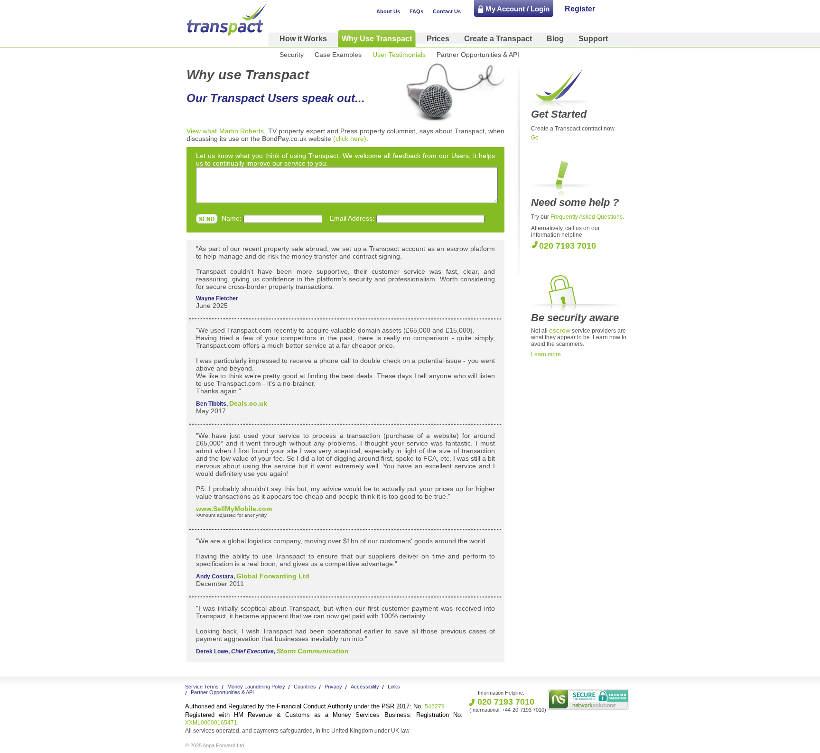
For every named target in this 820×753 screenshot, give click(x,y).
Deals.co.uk (248, 403)
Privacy (333, 686)
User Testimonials (399, 54)
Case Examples (338, 54)
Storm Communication (313, 651)
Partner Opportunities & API (478, 54)
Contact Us (447, 11)
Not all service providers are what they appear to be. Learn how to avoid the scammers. (578, 337)
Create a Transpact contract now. (573, 128)
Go (535, 137)
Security (292, 54)
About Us (388, 11)
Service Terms (202, 686)
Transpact (226, 20)
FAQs (416, 11)
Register (580, 9)
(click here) (349, 138)
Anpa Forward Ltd (223, 745)
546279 (315, 706)
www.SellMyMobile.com (234, 508)
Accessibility (365, 686)
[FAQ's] (578, 194)
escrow (559, 330)
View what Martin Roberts (225, 131)
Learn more (546, 354)
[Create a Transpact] (560, 106)
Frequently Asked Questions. (587, 217)
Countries (305, 686)
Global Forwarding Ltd (272, 576)
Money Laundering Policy (256, 686)
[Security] (576, 310)
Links (394, 686)
